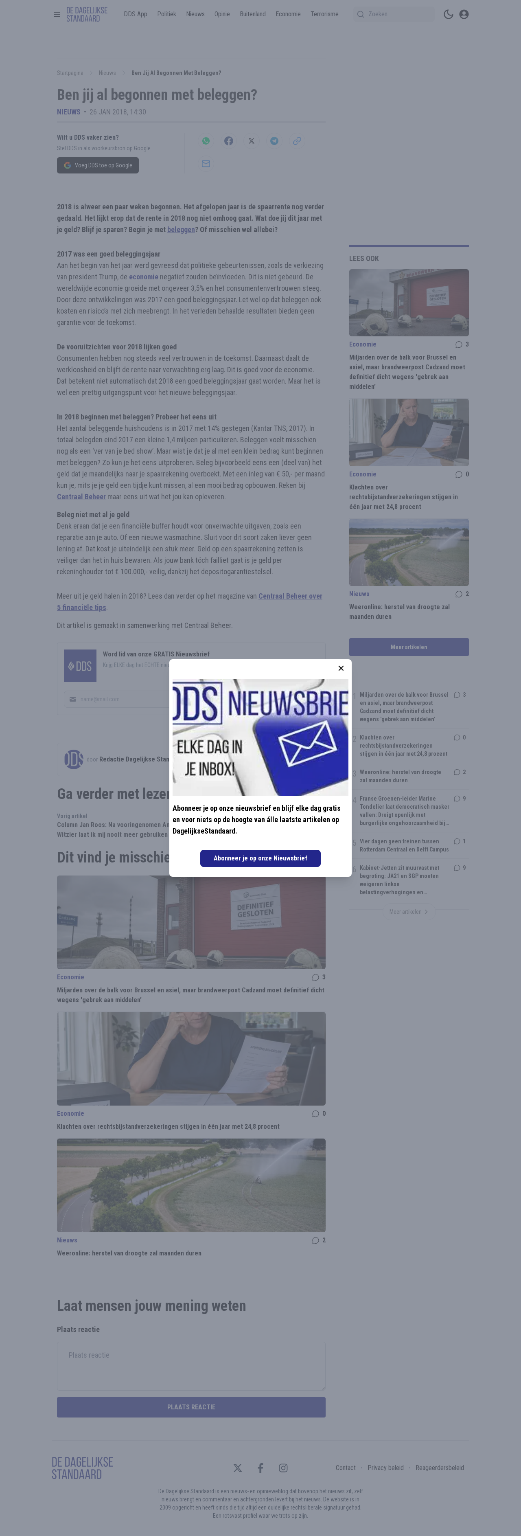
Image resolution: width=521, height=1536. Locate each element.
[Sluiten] (341, 668)
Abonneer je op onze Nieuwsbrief (260, 858)
